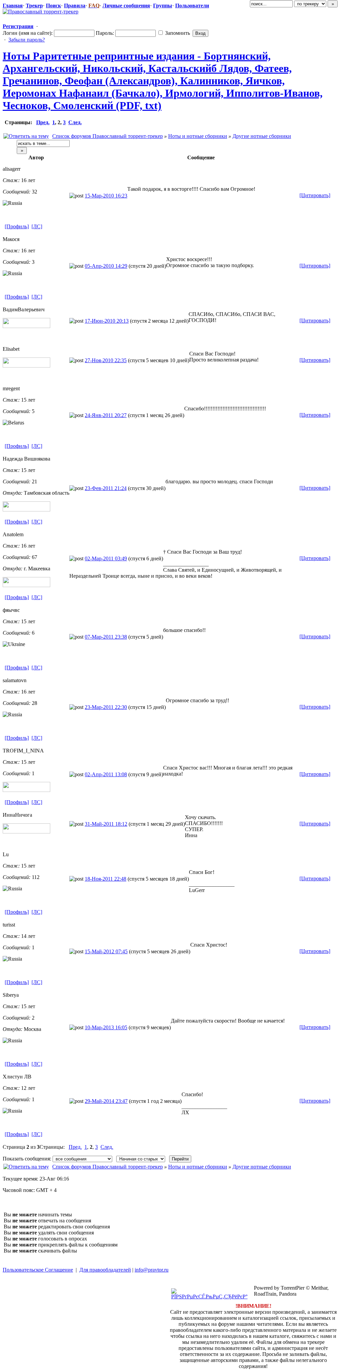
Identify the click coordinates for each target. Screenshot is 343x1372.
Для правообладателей (105, 1270)
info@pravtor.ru (151, 1270)
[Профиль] (17, 226)
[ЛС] (36, 226)
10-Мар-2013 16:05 (106, 1027)
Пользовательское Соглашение (38, 1270)
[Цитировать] (314, 195)
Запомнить (177, 33)
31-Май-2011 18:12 (106, 824)
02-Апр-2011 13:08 (106, 774)
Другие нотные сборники (261, 136)
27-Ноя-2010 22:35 (106, 360)
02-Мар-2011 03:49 (106, 558)
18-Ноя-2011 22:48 (105, 879)
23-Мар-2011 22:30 (106, 707)
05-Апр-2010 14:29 (106, 266)
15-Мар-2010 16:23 (106, 195)
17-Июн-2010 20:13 (107, 321)
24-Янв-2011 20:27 (106, 415)
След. (75, 122)
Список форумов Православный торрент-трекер (107, 136)
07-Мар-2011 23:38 (106, 637)
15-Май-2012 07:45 (106, 951)
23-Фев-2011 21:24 (106, 488)
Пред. (43, 122)
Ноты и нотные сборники (197, 136)
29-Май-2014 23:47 (106, 1101)
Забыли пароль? (26, 40)
